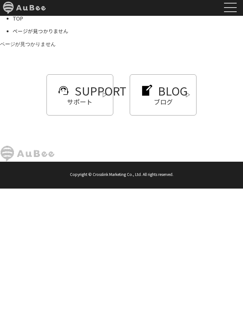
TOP (18, 18)
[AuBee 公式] (24, 4)
